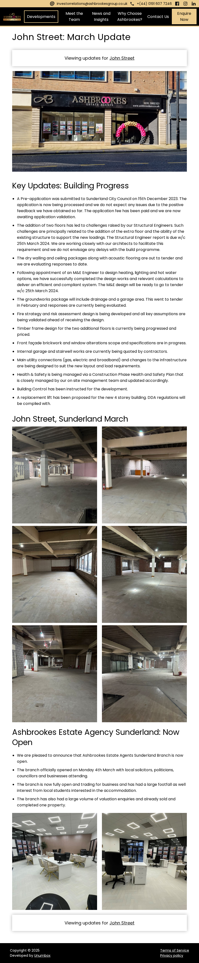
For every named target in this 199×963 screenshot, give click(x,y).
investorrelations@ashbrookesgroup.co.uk (92, 3)
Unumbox (42, 955)
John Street (121, 58)
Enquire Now (184, 16)
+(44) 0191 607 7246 (154, 3)
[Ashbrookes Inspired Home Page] (12, 16)
